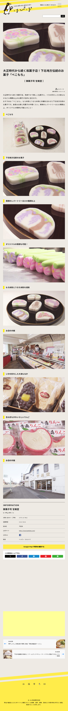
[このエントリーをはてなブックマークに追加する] (34, 556)
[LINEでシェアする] (57, 556)
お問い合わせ (44, 684)
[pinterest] (45, 556)
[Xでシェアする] (10, 556)
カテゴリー (29, 684)
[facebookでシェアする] (22, 556)
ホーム (24, 684)
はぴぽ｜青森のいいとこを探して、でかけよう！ (18, 9)
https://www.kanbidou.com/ (27, 530)
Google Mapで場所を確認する (34, 547)
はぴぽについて (39, 684)
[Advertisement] (34, 623)
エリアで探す (34, 684)
